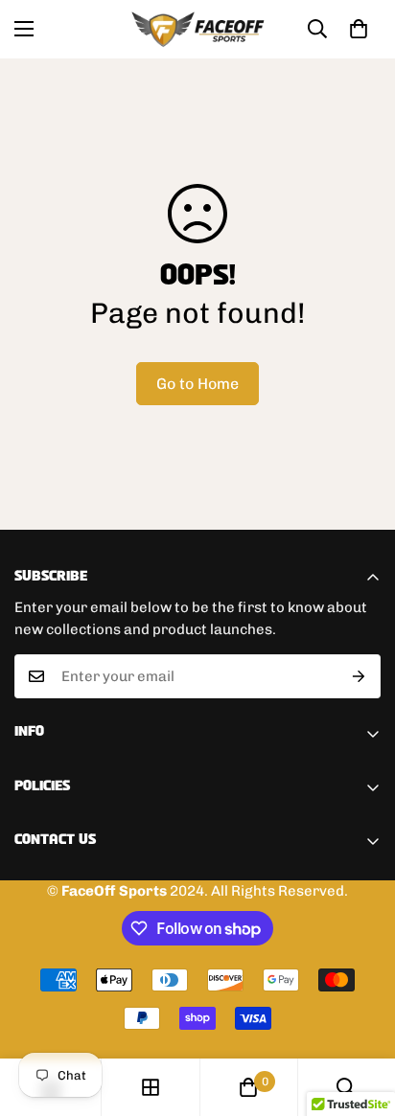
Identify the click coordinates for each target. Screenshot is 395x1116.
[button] (359, 29)
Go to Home (197, 384)
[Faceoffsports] (198, 29)
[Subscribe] (359, 676)
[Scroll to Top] (360, 1014)
